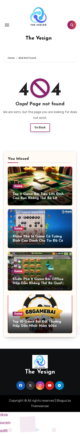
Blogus (62, 400)
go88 (4, 430)
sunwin (5, 422)
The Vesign (39, 38)
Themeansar (40, 406)
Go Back (40, 127)
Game (18, 186)
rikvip (4, 414)
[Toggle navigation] (7, 25)
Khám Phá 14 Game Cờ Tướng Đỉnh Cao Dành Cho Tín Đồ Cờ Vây (38, 241)
